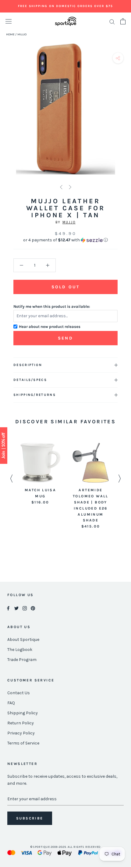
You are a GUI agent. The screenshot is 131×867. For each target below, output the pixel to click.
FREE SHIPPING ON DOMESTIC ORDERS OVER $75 (65, 6)
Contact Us (18, 692)
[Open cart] (123, 21)
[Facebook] (8, 607)
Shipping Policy (22, 713)
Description (27, 365)
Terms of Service (23, 743)
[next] (124, 116)
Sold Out (65, 287)
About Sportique (23, 639)
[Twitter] (16, 607)
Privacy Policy (21, 733)
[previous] (7, 116)
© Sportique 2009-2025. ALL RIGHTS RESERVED (65, 846)
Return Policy (20, 723)
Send (65, 338)
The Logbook (19, 649)
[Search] (112, 21)
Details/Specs (30, 380)
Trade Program (22, 659)
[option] (40, 474)
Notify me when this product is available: (51, 306)
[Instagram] (25, 607)
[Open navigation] (8, 21)
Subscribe (29, 818)
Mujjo (69, 222)
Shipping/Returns (34, 395)
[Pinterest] (33, 607)
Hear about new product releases (49, 326)
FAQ (11, 702)
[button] (65, 240)
